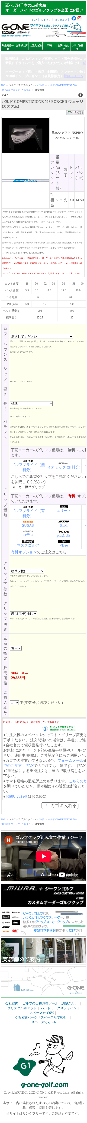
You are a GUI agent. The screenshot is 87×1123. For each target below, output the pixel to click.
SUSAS (28, 525)
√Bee (64, 545)
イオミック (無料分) (63, 467)
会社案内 (11, 1003)
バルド (40, 85)
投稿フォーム (73, 76)
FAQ (49, 45)
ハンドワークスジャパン (59, 1008)
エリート (63, 511)
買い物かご (61, 20)
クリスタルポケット (22, 1008)
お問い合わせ (63, 47)
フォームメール (71, 760)
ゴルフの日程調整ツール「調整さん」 (50, 1003)
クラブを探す (77, 47)
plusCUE (64, 535)
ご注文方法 (36, 45)
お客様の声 (22, 45)
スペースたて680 (42, 1013)
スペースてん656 (43, 1022)
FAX (30, 766)
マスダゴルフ (28, 545)
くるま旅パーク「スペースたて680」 (42, 1017)
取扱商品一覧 (8, 47)
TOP (34, 20)
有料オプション (24, 552)
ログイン (46, 20)
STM (64, 525)
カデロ (28, 535)
